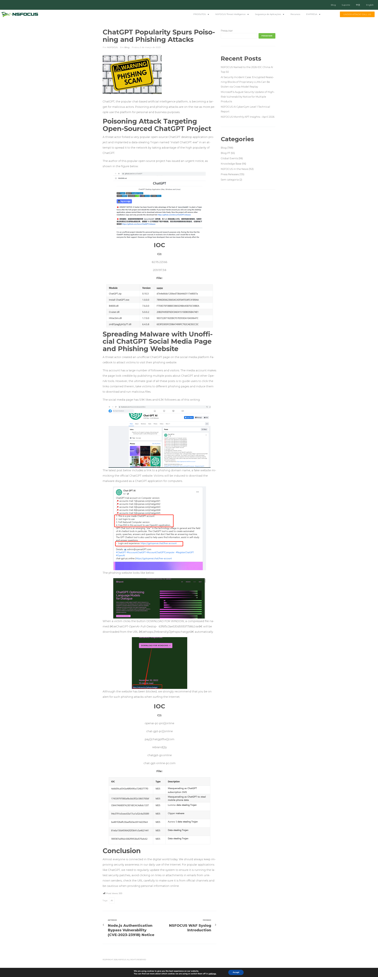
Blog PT (225, 153)
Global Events (229, 158)
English (370, 5)
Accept (236, 972)
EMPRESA (311, 14)
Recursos (295, 14)
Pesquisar (227, 30)
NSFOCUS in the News (234, 169)
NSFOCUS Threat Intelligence (230, 14)
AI (112, 900)
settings (212, 973)
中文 (358, 5)
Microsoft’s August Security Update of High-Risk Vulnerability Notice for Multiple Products (248, 97)
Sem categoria (230, 179)
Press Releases (230, 174)
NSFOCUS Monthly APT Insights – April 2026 (247, 116)
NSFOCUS (112, 47)
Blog (333, 5)
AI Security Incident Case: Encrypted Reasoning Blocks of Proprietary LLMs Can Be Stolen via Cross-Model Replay (247, 82)
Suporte (346, 5)
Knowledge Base (231, 163)
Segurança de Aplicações (268, 14)
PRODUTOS (199, 14)
